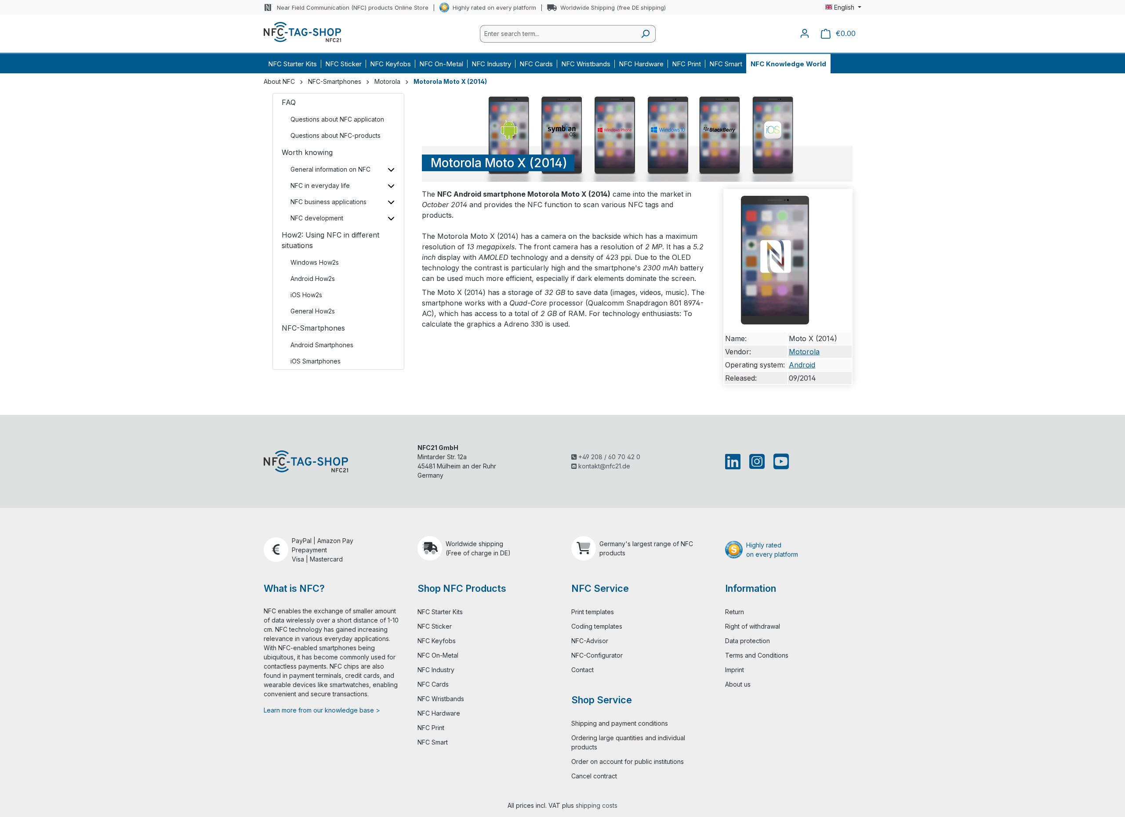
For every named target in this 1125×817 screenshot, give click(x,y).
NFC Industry (435, 669)
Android (802, 364)
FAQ (289, 102)
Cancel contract (594, 776)
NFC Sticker (434, 626)
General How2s (312, 311)
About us (738, 684)
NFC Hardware (438, 713)
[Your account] (804, 33)
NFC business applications (328, 201)
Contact (582, 669)
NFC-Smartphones (313, 328)
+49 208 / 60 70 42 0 (608, 457)
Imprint (734, 669)
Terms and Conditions (756, 655)
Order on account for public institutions (627, 761)
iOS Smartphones (315, 361)
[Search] (645, 34)
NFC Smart (432, 742)
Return (734, 611)
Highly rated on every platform (494, 7)
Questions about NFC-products (335, 135)
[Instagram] (757, 461)
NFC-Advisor (589, 640)
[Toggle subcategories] (391, 169)
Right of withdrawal (752, 626)
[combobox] (557, 34)
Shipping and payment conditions (619, 723)
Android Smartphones (321, 345)
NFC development (316, 218)
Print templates (592, 611)
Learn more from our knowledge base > (322, 710)
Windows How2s (314, 262)
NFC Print (430, 727)
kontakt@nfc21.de (603, 466)
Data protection (747, 640)
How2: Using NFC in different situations (330, 240)
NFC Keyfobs (436, 640)
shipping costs (596, 805)
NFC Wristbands (440, 698)
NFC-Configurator (597, 655)
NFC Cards (433, 684)
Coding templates (596, 626)
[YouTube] (779, 461)
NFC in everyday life (320, 185)
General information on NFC (330, 169)
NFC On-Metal (437, 655)
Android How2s (312, 278)
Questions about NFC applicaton (337, 119)
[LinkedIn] (734, 461)
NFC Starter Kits (440, 611)
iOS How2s (306, 295)
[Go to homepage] (302, 32)
